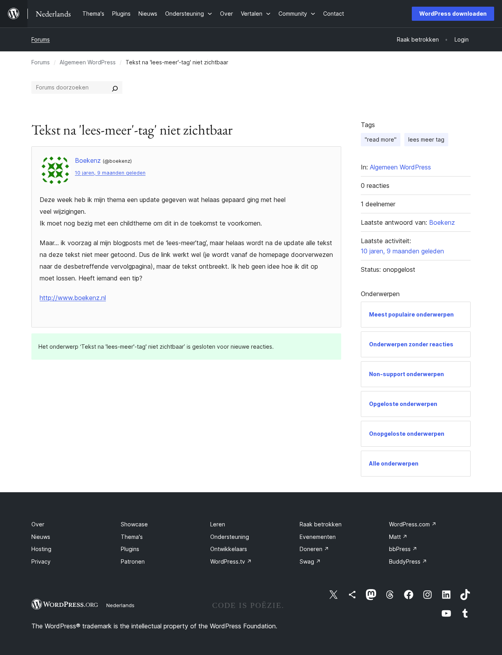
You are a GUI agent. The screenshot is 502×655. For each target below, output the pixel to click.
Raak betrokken (321, 524)
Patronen (133, 561)
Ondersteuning (229, 536)
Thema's (132, 536)
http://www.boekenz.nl (73, 298)
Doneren (314, 549)
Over (37, 524)
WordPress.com (413, 524)
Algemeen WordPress (88, 62)
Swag (310, 561)
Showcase (134, 524)
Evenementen (318, 536)
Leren (217, 524)
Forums (40, 39)
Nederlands (120, 605)
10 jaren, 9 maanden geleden (110, 173)
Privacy (41, 561)
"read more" (381, 139)
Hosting (41, 549)
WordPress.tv (231, 561)
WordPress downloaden (453, 13)
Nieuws (40, 536)
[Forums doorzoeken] (114, 87)
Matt (398, 536)
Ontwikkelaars (228, 549)
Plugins (130, 549)
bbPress (403, 549)
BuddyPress (408, 561)
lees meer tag (426, 139)
